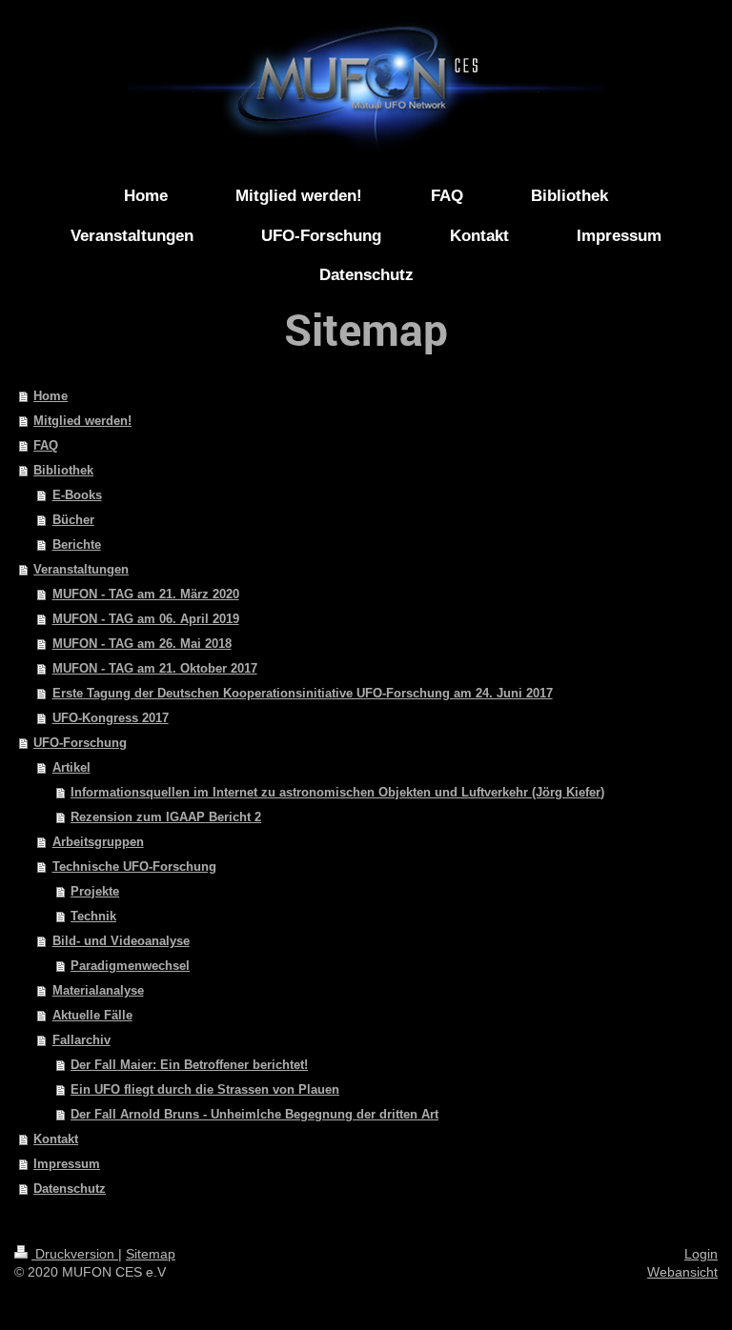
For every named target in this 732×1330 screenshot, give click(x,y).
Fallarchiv (81, 1040)
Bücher (73, 520)
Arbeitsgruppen (98, 842)
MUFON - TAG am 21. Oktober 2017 (154, 668)
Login (701, 1253)
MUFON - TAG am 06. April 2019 (145, 619)
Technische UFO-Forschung (134, 866)
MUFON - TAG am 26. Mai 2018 (142, 643)
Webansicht (682, 1272)
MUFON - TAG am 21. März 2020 (145, 594)
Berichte (76, 544)
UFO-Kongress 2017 (110, 718)
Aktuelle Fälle (92, 1015)
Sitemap (150, 1253)
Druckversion (74, 1253)
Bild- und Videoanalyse (121, 941)
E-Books (77, 495)
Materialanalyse (98, 990)
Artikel (71, 767)
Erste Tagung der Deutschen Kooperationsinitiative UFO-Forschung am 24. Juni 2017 (302, 693)
